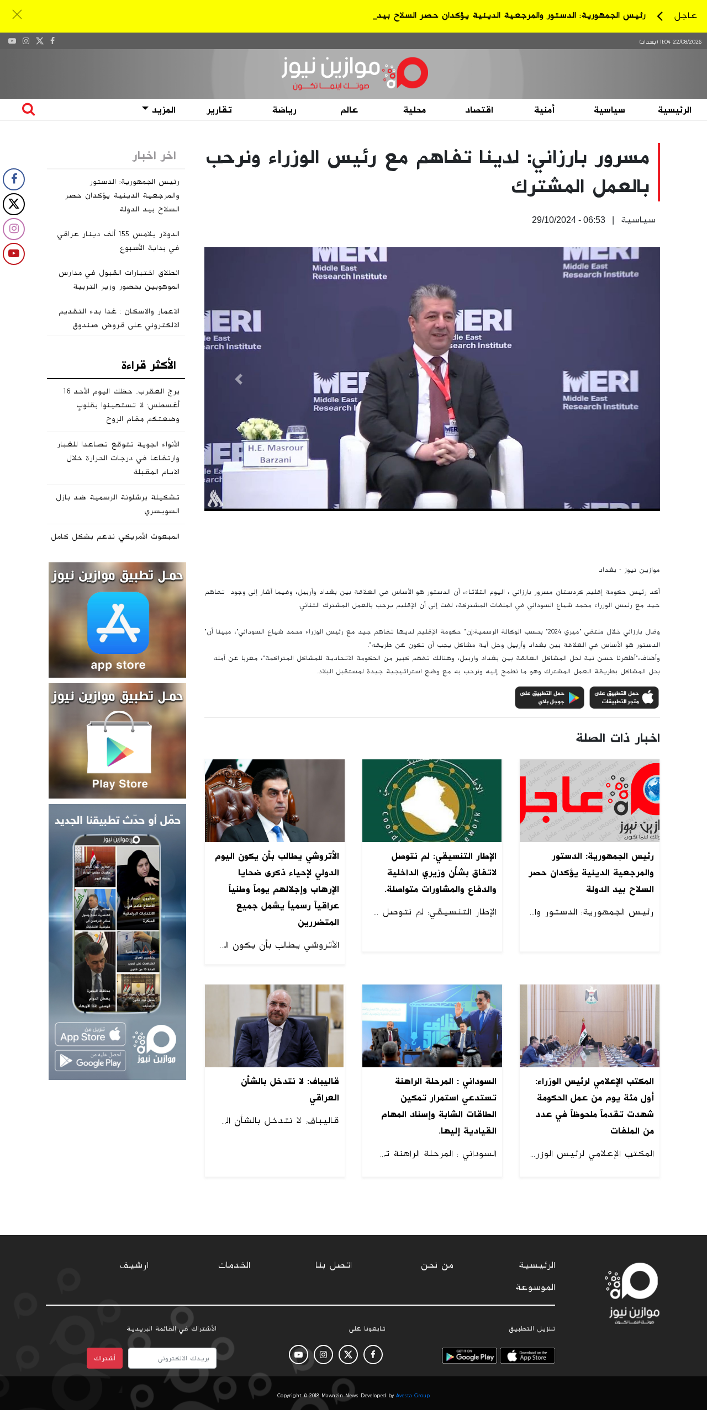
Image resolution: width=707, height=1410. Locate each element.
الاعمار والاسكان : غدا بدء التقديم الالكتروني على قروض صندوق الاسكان (119, 325)
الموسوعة (535, 1287)
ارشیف (134, 1265)
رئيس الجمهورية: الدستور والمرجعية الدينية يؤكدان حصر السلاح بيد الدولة (499, 15)
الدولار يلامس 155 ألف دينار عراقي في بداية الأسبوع (118, 240)
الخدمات (234, 1265)
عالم (349, 110)
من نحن (437, 1265)
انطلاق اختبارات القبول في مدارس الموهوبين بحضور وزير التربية (119, 279)
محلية (414, 110)
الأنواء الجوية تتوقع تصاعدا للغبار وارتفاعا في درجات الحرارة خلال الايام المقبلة (118, 458)
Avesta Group (413, 1396)
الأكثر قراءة (149, 365)
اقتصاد (479, 110)
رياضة (284, 110)
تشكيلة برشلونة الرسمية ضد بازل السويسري (118, 504)
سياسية (609, 110)
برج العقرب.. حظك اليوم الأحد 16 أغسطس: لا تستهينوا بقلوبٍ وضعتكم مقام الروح (122, 405)
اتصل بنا (333, 1265)
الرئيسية (675, 110)
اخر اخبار (154, 155)
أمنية (544, 110)
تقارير (219, 110)
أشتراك (104, 1358)
